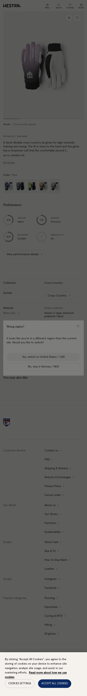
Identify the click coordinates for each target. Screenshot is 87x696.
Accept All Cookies (54, 683)
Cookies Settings (19, 683)
